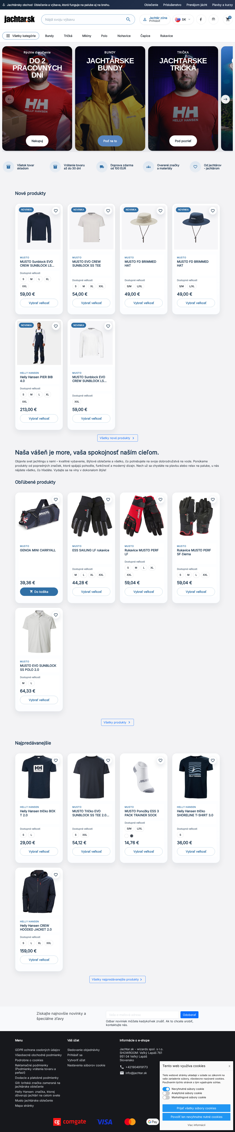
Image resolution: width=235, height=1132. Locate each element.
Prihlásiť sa (74, 1055)
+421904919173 (137, 1067)
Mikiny (86, 36)
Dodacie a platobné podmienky (37, 1078)
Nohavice (124, 36)
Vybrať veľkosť (39, 303)
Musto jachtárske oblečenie (34, 1100)
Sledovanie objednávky (83, 1050)
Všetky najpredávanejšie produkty (117, 979)
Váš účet (73, 1040)
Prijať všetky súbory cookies (196, 1108)
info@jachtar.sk (136, 1073)
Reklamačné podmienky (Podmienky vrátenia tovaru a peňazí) (35, 1068)
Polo (104, 36)
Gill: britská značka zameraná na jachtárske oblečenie (37, 1084)
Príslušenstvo (172, 5)
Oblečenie (151, 5)
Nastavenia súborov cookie (86, 1065)
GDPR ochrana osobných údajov (37, 1050)
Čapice (145, 36)
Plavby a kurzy (222, 5)
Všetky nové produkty (117, 438)
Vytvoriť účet (76, 1060)
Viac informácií (196, 1124)
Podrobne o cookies (29, 1060)
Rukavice (166, 36)
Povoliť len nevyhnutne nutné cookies (196, 1117)
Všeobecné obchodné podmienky (38, 1055)
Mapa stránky (24, 1105)
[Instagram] (213, 19)
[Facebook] (201, 19)
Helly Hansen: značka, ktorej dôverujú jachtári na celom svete (37, 1093)
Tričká (68, 36)
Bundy (49, 36)
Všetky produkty (117, 722)
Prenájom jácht (197, 5)
